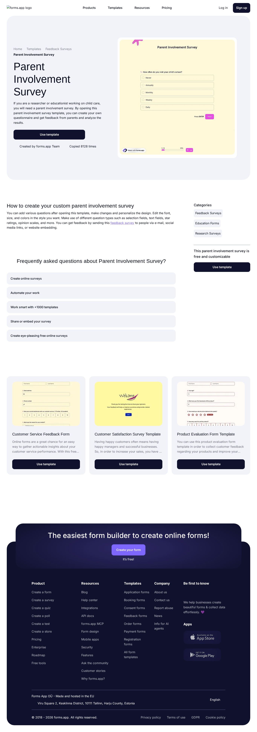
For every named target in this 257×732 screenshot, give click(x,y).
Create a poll (41, 616)
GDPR (195, 717)
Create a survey (43, 600)
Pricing (36, 639)
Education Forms (207, 223)
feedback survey (122, 223)
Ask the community (94, 663)
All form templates (131, 654)
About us (160, 592)
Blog (84, 592)
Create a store (42, 631)
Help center (89, 600)
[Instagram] (195, 593)
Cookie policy (215, 717)
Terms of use (176, 717)
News (158, 616)
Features (87, 655)
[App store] (204, 638)
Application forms (136, 592)
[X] (203, 593)
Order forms (132, 624)
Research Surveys (208, 233)
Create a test (41, 624)
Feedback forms (135, 616)
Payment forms (134, 631)
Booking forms (134, 600)
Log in (223, 8)
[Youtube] (211, 593)
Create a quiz (41, 608)
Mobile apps (90, 639)
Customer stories (93, 671)
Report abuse (163, 608)
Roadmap (38, 655)
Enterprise (39, 647)
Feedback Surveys (208, 213)
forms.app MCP (92, 624)
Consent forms (134, 608)
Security (87, 647)
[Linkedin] (186, 593)
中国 (213, 689)
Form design (90, 631)
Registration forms (132, 641)
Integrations (89, 608)
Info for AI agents (161, 626)
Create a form (41, 592)
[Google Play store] (204, 655)
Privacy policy (151, 717)
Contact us (162, 600)
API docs (87, 616)
